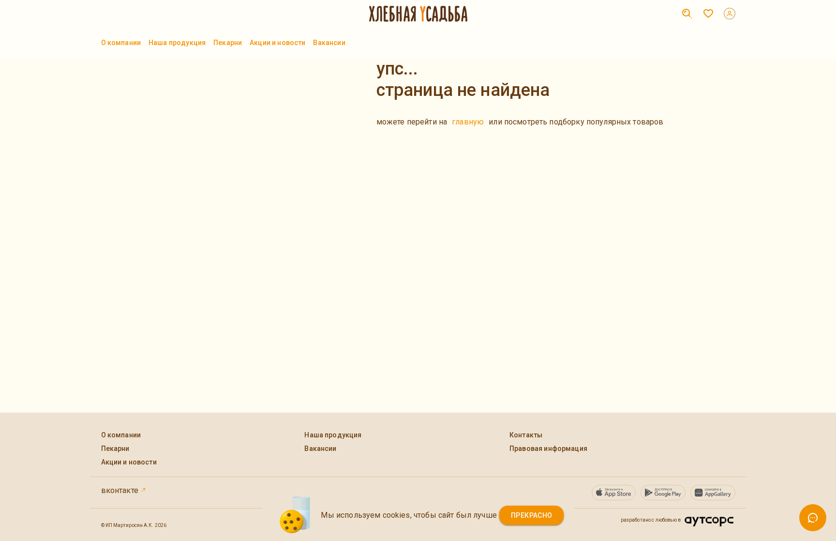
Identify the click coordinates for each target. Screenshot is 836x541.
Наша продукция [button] (177, 42)
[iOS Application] (614, 492)
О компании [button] (121, 42)
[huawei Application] (712, 492)
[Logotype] (418, 14)
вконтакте (121, 490)
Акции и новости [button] (277, 42)
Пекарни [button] (227, 42)
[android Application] (663, 492)
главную (468, 121)
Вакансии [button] (329, 42)
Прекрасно (531, 515)
